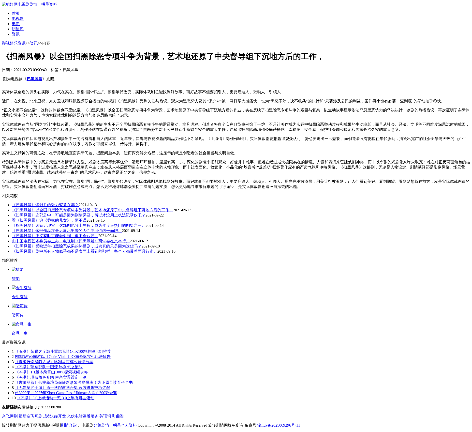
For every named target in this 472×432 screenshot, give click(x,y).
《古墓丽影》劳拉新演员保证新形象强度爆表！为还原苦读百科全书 (74, 382)
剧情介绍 (69, 425)
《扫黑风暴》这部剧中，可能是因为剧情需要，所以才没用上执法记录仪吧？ (79, 215)
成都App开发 (54, 416)
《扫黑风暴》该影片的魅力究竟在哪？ (45, 205)
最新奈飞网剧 (30, 416)
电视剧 (18, 18)
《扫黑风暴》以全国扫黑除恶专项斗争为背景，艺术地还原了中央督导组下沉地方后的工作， (92, 210)
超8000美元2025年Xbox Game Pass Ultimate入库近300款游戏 (66, 393)
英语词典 (107, 416)
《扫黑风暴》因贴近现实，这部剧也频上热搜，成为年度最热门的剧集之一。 (79, 225)
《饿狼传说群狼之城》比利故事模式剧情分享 (54, 362)
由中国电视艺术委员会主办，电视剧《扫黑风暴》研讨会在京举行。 (71, 241)
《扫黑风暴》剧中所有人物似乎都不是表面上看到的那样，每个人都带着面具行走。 (84, 251)
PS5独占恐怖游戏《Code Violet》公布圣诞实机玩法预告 (63, 357)
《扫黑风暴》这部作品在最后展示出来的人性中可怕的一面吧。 (67, 231)
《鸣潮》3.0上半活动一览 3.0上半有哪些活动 (55, 398)
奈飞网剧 (10, 416)
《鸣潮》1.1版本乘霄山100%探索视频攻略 (51, 372)
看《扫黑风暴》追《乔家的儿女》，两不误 (49, 220)
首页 (16, 13)
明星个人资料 (125, 425)
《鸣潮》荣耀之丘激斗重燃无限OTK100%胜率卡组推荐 (63, 351)
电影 (16, 24)
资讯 (16, 34)
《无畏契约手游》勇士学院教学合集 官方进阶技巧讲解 (62, 388)
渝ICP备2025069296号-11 (278, 425)
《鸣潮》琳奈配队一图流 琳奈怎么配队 (49, 367)
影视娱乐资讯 (14, 43)
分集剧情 (101, 425)
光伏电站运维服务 (82, 416)
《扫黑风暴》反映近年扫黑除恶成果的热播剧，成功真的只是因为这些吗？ (77, 246)
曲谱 (120, 416)
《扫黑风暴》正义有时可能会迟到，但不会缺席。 (55, 236)
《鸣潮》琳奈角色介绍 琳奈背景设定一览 (51, 377)
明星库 (18, 29)
